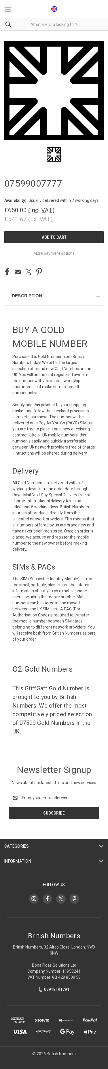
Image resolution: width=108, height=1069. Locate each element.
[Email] (18, 272)
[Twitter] (28, 272)
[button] (54, 296)
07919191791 (56, 989)
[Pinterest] (39, 272)
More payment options (54, 253)
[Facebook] (7, 272)
